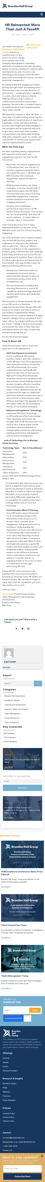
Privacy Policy (8, 1117)
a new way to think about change (13, 49)
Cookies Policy (9, 1113)
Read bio (6, 667)
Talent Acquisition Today (14, 925)
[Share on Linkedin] (28, 628)
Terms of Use (8, 1121)
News (33, 871)
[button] (42, 1156)
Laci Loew (8, 594)
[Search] (38, 683)
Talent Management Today (15, 976)
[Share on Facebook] (16, 628)
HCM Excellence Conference (15, 871)
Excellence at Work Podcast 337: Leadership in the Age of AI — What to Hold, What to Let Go (22, 810)
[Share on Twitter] (22, 628)
